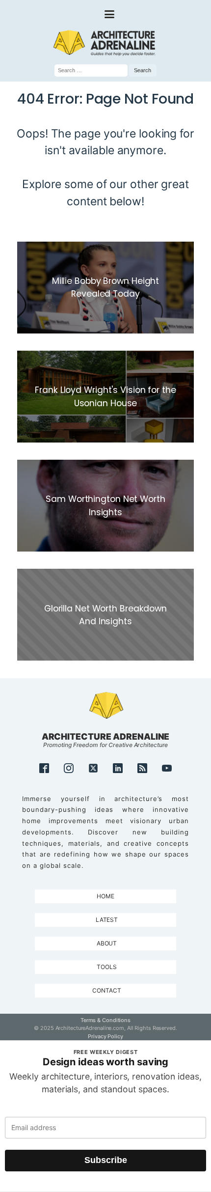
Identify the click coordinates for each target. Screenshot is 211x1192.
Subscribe (105, 1160)
